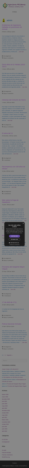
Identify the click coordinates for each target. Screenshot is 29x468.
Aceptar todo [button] (14, 236)
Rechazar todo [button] (14, 239)
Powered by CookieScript (15, 244)
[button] (14, 242)
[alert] (14, 234)
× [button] (23, 223)
